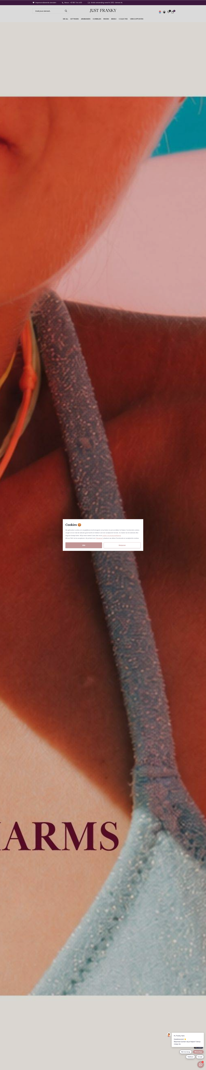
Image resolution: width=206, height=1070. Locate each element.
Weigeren (99, 538)
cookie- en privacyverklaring (111, 535)
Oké (83, 545)
